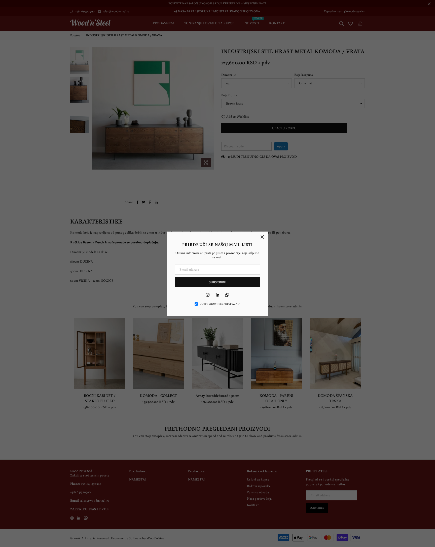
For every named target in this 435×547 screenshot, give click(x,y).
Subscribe (217, 282)
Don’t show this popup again (220, 303)
